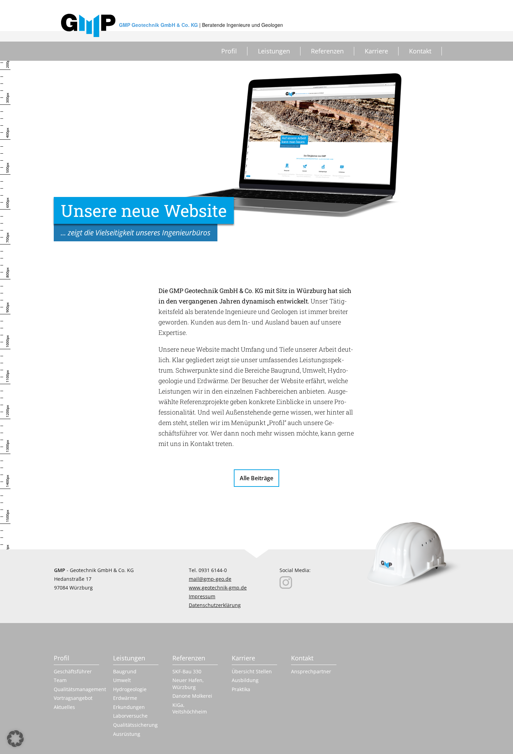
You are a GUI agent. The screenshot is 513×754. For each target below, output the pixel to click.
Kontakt (420, 51)
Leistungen (274, 51)
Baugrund (124, 671)
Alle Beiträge (256, 478)
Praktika (241, 689)
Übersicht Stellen (252, 671)
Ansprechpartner (311, 671)
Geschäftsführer (73, 671)
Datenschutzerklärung (215, 605)
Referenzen (327, 51)
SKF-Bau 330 (186, 671)
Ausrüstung (126, 734)
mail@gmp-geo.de (210, 579)
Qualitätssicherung (135, 725)
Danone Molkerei (192, 696)
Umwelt (122, 680)
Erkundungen (129, 707)
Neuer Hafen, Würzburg (188, 683)
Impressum (202, 596)
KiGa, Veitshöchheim (189, 708)
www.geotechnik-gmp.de (218, 587)
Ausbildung (245, 680)
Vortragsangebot (73, 698)
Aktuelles (64, 707)
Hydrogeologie (130, 689)
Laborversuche (130, 715)
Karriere (376, 51)
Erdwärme (125, 698)
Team (60, 680)
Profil (229, 51)
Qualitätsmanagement (76, 689)
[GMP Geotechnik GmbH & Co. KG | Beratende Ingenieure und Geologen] (88, 25)
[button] (15, 738)
